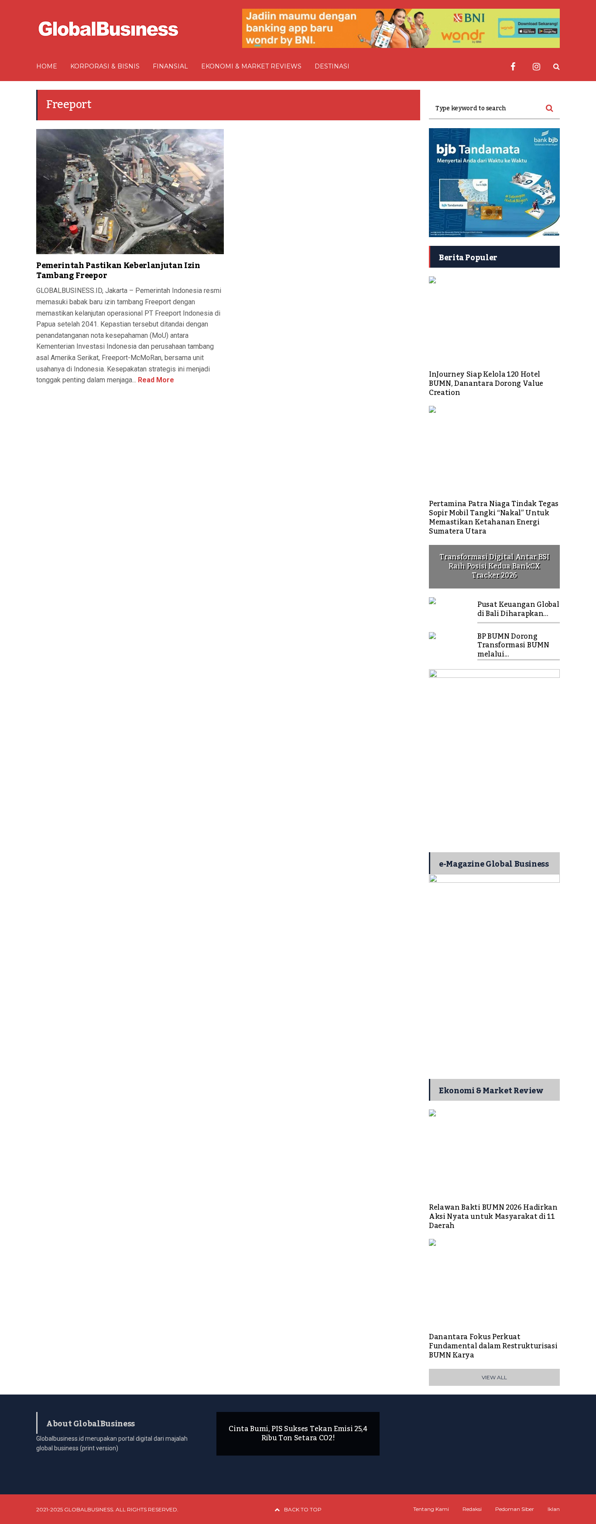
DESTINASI (332, 66)
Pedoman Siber (514, 1509)
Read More (155, 380)
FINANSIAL (170, 66)
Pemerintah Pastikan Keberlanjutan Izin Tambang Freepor (118, 270)
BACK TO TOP (303, 1509)
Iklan (554, 1509)
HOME (46, 66)
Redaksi (472, 1509)
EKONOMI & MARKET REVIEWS (251, 66)
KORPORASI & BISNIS (105, 66)
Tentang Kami (431, 1509)
